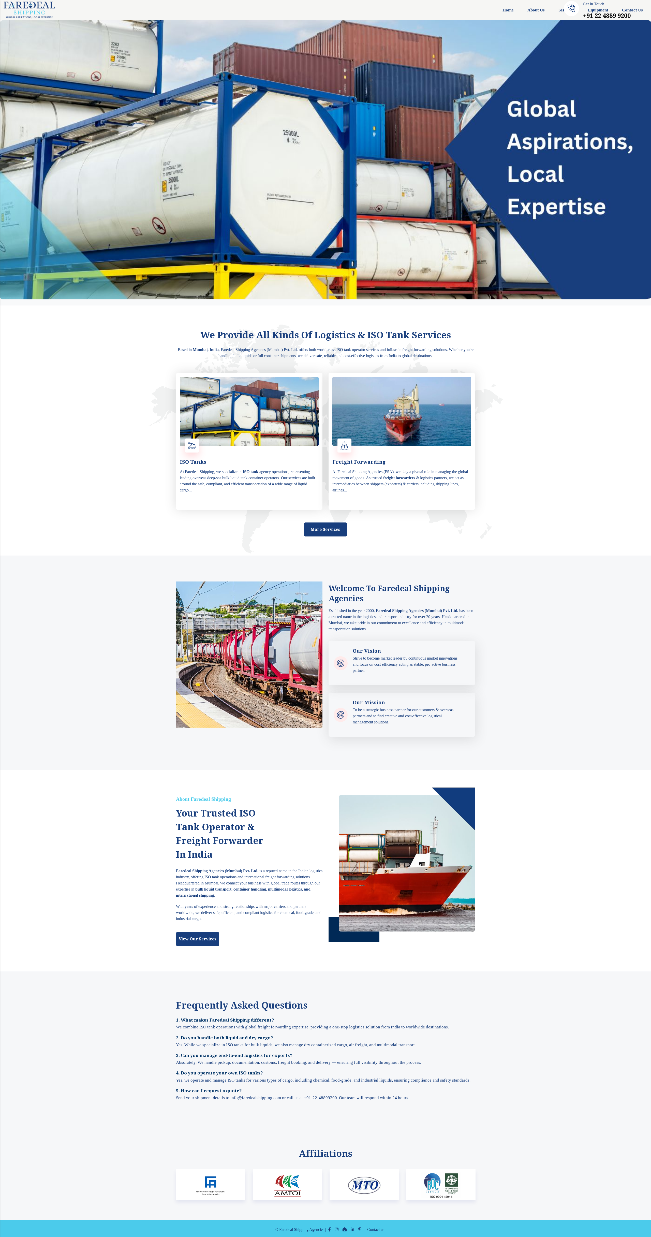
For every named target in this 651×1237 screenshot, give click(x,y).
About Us (536, 10)
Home (508, 10)
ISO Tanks (193, 462)
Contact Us (632, 10)
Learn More (250, 500)
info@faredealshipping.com (255, 1097)
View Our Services (197, 939)
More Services (325, 529)
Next (466, 1188)
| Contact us (374, 1229)
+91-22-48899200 (320, 1097)
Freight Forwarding (359, 462)
